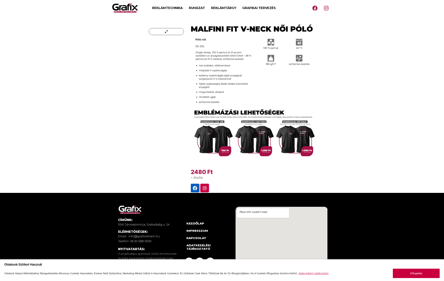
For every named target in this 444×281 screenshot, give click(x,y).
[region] (222, 270)
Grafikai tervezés (259, 8)
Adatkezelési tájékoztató (198, 247)
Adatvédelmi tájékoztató (313, 273)
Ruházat (197, 8)
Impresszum (197, 230)
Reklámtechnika (167, 8)
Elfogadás (416, 273)
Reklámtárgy (223, 8)
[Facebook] (315, 8)
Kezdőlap (195, 223)
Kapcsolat (196, 238)
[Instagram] (326, 8)
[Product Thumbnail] (166, 31)
